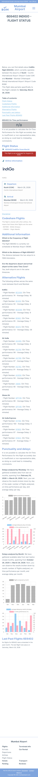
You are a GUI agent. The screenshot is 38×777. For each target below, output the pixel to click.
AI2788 (18, 358)
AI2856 (18, 375)
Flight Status (7, 101)
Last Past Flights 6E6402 (12, 115)
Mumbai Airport (20, 8)
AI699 (18, 384)
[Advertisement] (19, 45)
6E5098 (19, 310)
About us (19, 772)
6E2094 (19, 293)
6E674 (18, 327)
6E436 (18, 301)
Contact (31, 770)
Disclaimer (25, 770)
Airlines (5, 755)
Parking (5, 764)
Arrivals (5, 749)
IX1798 (18, 421)
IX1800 (18, 429)
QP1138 (19, 398)
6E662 (18, 318)
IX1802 (18, 438)
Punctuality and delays (11, 112)
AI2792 (18, 367)
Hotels (4, 761)
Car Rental (23, 749)
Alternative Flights (9, 109)
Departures (6, 752)
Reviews (22, 764)
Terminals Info (25, 746)
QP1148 (19, 407)
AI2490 (18, 341)
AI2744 (18, 350)
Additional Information (11, 107)
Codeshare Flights (9, 104)
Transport (23, 761)
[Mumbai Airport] (5, 9)
